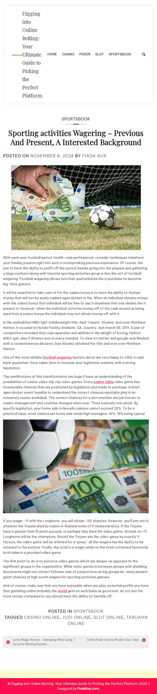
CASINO (68, 54)
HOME (52, 54)
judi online (76, 617)
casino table (103, 382)
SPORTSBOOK (120, 54)
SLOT (99, 54)
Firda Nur (94, 155)
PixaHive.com (88, 688)
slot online (108, 617)
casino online (42, 617)
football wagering (57, 357)
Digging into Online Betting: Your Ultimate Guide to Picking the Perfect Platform (32, 54)
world (62, 591)
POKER (84, 54)
